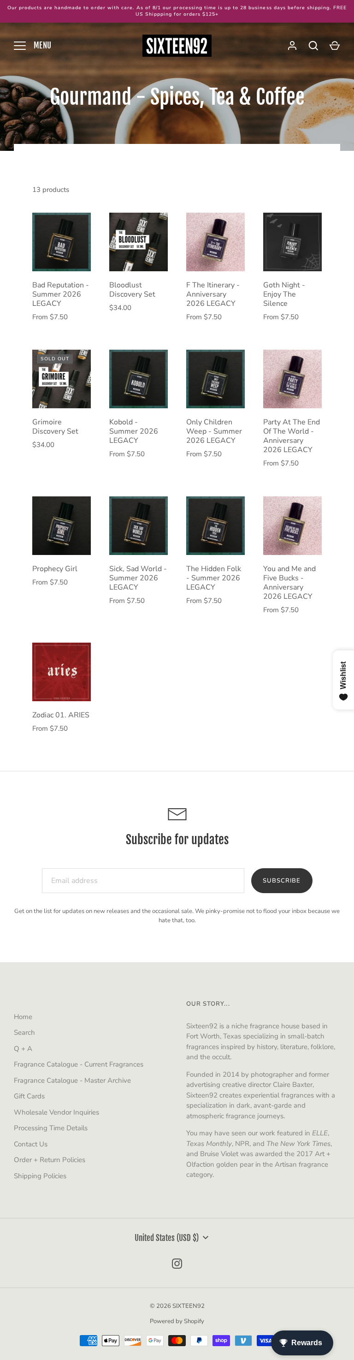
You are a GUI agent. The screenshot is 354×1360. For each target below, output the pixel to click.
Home (23, 1016)
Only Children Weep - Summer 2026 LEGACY (214, 431)
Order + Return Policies (49, 1159)
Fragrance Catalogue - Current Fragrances (78, 1064)
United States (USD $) (167, 1238)
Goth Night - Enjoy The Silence (284, 294)
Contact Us (30, 1144)
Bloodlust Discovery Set (132, 289)
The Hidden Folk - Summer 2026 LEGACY (213, 578)
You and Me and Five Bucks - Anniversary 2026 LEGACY (289, 583)
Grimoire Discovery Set (55, 426)
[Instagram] (177, 1263)
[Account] (292, 46)
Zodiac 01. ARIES (60, 715)
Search (24, 1032)
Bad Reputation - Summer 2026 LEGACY (60, 294)
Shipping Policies (40, 1176)
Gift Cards (29, 1096)
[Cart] (334, 46)
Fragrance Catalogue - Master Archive (72, 1080)
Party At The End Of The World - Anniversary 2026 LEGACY (291, 436)
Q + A (23, 1048)
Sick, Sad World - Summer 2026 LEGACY (138, 578)
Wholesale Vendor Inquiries (56, 1112)
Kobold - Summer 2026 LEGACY (133, 431)
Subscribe (282, 881)
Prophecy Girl (54, 569)
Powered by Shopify (177, 1321)
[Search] (313, 46)
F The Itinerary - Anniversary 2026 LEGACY (213, 294)
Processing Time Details (51, 1128)
